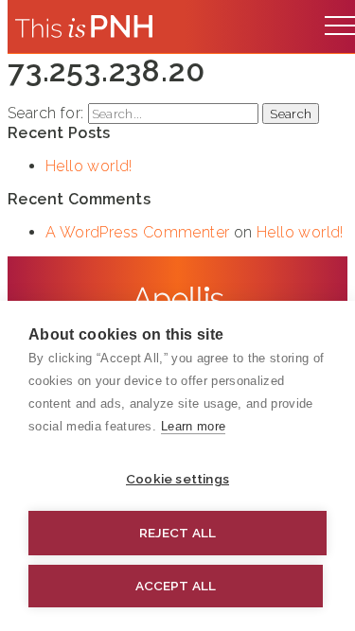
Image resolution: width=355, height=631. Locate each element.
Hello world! (89, 166)
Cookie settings (177, 478)
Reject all (178, 532)
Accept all (176, 585)
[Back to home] (83, 26)
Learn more (193, 426)
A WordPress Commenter (137, 232)
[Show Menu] (340, 20)
